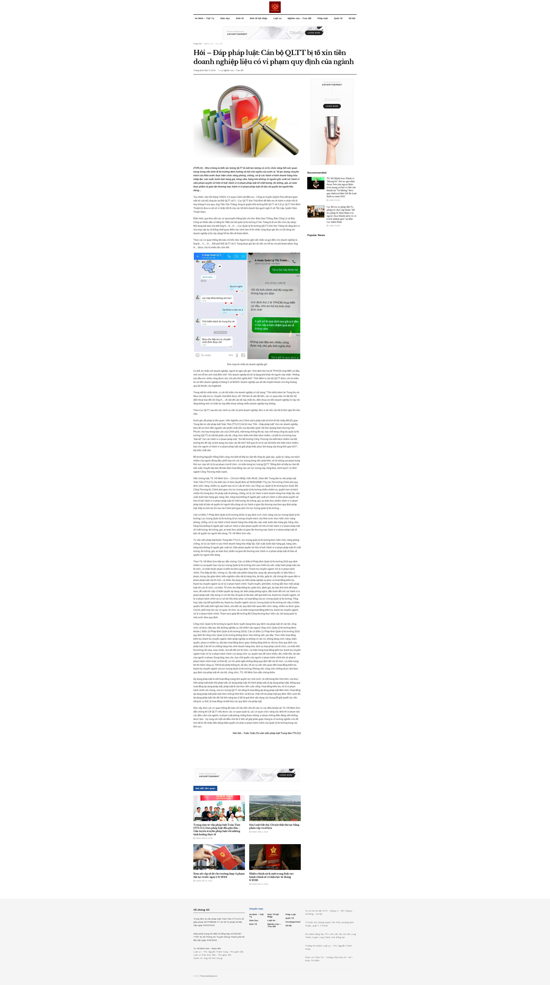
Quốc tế (338, 18)
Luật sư (277, 18)
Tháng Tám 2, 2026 (259, 832)
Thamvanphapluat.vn (208, 976)
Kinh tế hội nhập (258, 18)
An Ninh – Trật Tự (204, 18)
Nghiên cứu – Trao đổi (299, 18)
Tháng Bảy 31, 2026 (203, 881)
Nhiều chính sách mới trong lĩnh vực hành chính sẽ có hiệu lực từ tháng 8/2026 (271, 877)
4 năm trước (334, 200)
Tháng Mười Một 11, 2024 (204, 70)
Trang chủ (197, 44)
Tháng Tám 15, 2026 (204, 838)
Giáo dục (225, 18)
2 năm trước (334, 226)
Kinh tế (240, 18)
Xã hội (352, 18)
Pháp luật (322, 18)
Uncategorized (292, 922)
